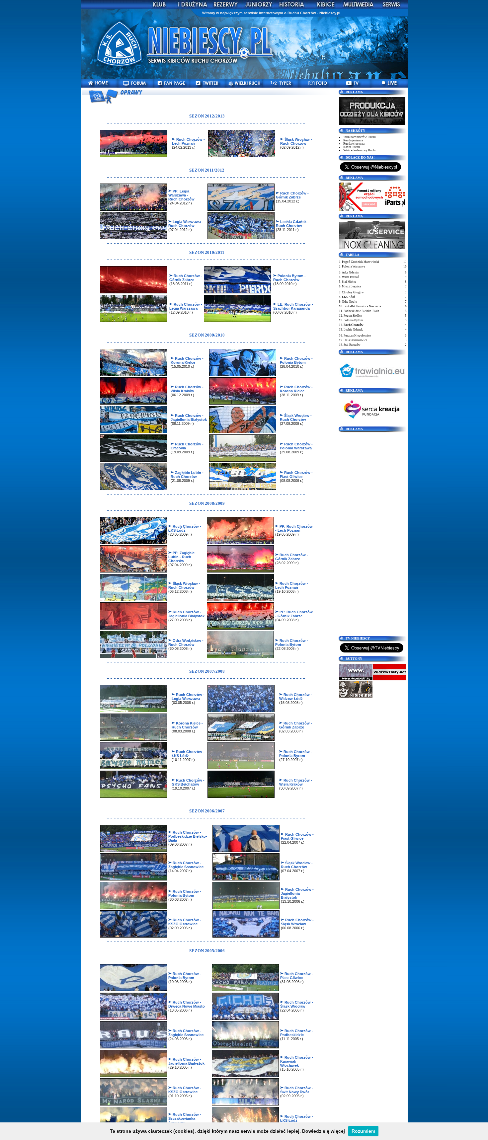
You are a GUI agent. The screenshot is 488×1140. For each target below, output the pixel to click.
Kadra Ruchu (351, 147)
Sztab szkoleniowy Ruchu (359, 150)
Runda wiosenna (354, 143)
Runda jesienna (353, 140)
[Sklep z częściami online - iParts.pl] (372, 209)
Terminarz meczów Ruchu (359, 137)
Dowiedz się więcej (323, 1131)
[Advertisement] (372, 533)
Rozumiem (363, 1131)
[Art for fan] (372, 124)
